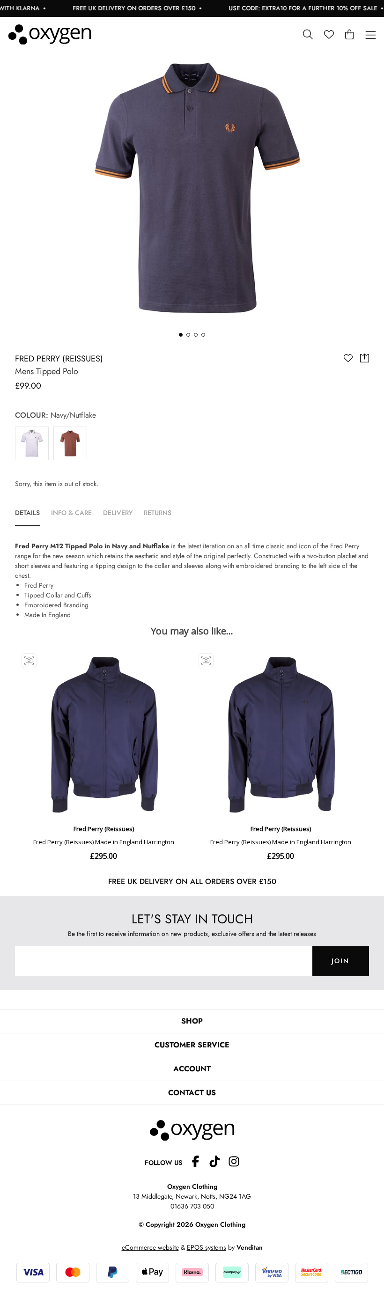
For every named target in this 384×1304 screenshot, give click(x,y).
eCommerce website (150, 1247)
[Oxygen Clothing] (49, 34)
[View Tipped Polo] (32, 443)
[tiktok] (218, 1163)
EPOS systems (206, 1247)
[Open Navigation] (371, 35)
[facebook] (199, 1163)
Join (340, 960)
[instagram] (234, 1163)
